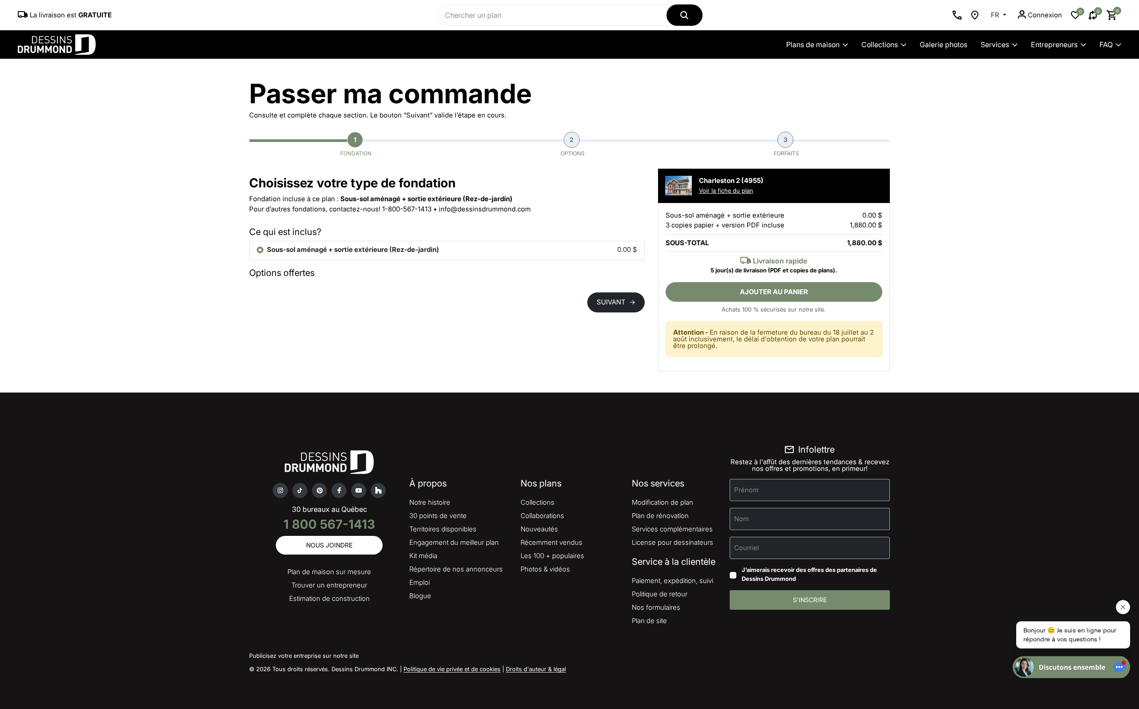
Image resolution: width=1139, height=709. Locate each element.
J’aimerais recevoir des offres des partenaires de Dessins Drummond (809, 574)
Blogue (420, 596)
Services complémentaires (672, 529)
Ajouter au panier (774, 292)
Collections (879, 44)
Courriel (746, 547)
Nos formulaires (656, 607)
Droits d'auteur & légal (536, 669)
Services (995, 44)
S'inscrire (810, 600)
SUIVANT (616, 302)
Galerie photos (943, 44)
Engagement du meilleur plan (454, 542)
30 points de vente (438, 515)
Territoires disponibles (443, 529)
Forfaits (786, 146)
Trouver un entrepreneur (329, 585)
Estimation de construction (329, 598)
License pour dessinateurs (672, 542)
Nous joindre (329, 545)
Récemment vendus (551, 542)
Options (573, 146)
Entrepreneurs (1054, 44)
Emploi (419, 582)
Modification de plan (662, 502)
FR (996, 15)
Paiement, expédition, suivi (672, 580)
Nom (741, 519)
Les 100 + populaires (552, 555)
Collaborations (542, 515)
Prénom (746, 490)
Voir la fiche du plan (726, 190)
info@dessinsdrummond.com (485, 209)
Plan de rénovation (660, 515)
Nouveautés (539, 529)
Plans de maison (813, 44)
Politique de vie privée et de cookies (452, 669)
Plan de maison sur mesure (329, 571)
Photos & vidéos (545, 569)
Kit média (423, 555)
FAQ (1106, 44)
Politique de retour (659, 594)
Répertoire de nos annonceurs (456, 569)
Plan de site (649, 620)
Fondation (356, 146)
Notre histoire (429, 502)
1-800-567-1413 (407, 209)
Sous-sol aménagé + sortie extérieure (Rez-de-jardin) (353, 249)
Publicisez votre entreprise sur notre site (304, 655)
